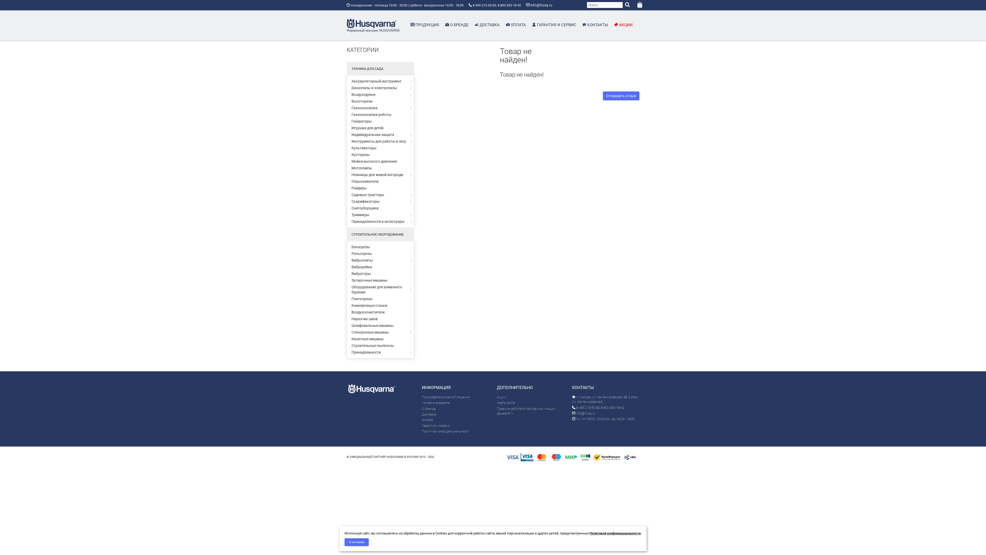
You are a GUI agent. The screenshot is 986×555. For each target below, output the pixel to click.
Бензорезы (361, 247)
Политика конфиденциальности (445, 431)
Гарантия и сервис (436, 426)
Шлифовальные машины (373, 325)
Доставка (429, 414)
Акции (501, 397)
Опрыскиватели (365, 181)
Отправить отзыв (621, 96)
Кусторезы (361, 155)
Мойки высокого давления (374, 161)
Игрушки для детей (367, 128)
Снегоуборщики (365, 208)
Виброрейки (362, 267)
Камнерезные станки (369, 305)
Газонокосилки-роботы (371, 115)
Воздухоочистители (368, 312)
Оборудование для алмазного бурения (377, 289)
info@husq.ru (585, 413)
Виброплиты (362, 260)
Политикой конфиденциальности (615, 533)
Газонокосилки (364, 108)
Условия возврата (436, 403)
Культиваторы (364, 148)
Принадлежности (366, 352)
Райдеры (359, 188)
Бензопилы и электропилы (374, 88)
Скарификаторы (366, 201)
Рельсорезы (362, 254)
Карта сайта (506, 403)
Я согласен (357, 542)
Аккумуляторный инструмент (377, 81)
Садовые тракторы (368, 195)
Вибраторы (361, 274)
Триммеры (360, 215)
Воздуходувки (363, 94)
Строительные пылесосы (373, 346)
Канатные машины (368, 339)
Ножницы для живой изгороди (377, 175)
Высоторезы (362, 101)
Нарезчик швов (365, 319)
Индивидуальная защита (373, 135)
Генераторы (362, 121)
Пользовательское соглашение (446, 397)
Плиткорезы (362, 299)
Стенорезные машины (370, 332)
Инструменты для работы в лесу (379, 141)
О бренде (429, 409)
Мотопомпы (362, 168)
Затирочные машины (369, 280)
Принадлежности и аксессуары (378, 221)
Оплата (427, 420)
